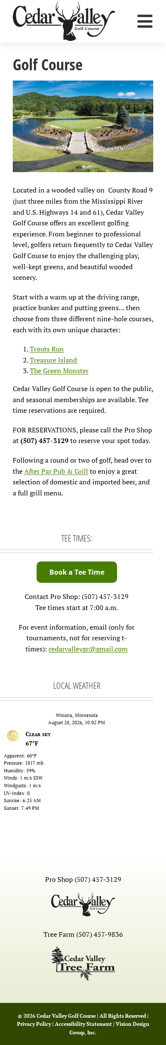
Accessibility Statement (83, 1024)
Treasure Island (53, 360)
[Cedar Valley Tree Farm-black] (83, 950)
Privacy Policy (34, 1024)
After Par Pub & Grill (56, 471)
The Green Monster (59, 370)
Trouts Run (47, 349)
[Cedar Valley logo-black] (64, 5)
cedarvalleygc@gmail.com (88, 648)
